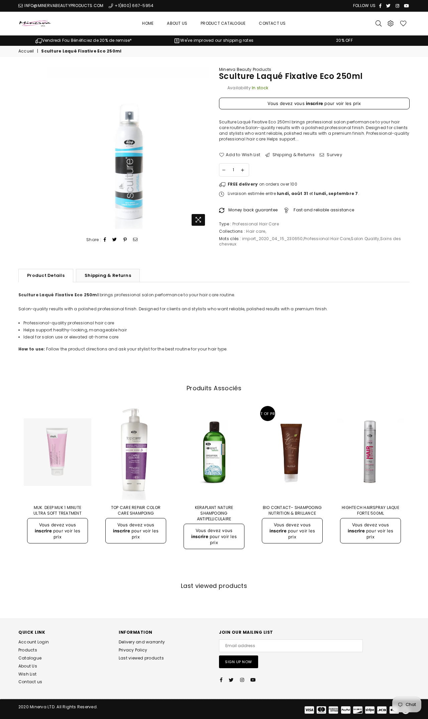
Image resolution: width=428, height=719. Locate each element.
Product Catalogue (223, 23)
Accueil (26, 51)
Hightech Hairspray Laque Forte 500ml (370, 510)
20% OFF (344, 40)
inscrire (314, 103)
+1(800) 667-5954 (133, 5)
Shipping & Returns (293, 155)
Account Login (33, 642)
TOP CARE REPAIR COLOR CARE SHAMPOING (135, 510)
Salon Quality (365, 238)
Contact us (30, 682)
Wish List (27, 674)
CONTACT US (272, 23)
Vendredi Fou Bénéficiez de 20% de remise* (87, 40)
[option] (83, 40)
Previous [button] (11, 489)
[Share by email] (135, 240)
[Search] (378, 23)
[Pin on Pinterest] (125, 240)
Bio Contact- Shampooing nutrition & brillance (292, 510)
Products (27, 650)
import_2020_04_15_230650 (272, 238)
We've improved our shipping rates (216, 40)
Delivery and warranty (142, 642)
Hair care (255, 231)
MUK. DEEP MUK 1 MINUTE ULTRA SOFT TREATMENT (57, 510)
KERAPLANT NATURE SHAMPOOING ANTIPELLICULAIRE (214, 513)
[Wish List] (403, 23)
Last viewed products (141, 658)
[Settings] (391, 23)
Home (147, 23)
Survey (334, 155)
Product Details (46, 275)
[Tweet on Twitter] (115, 240)
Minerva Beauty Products (245, 69)
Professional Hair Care (327, 238)
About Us (177, 23)
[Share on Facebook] (105, 240)
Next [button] (417, 489)
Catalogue (29, 658)
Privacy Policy (133, 650)
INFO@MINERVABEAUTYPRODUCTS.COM (63, 5)
